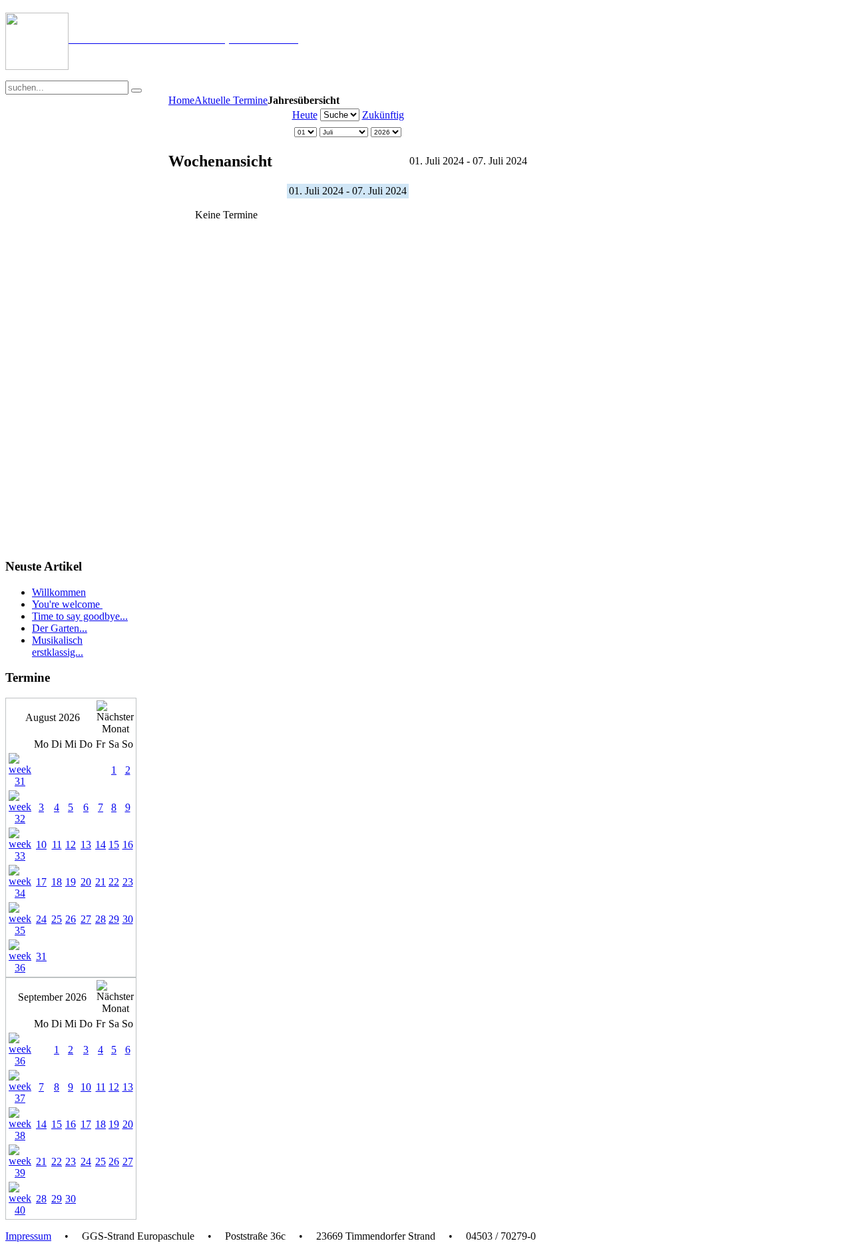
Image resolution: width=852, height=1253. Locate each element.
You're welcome (67, 604)
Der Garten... (59, 628)
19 (70, 881)
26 (70, 919)
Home (181, 100)
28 (100, 919)
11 (57, 844)
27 (86, 919)
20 (86, 881)
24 (41, 919)
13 (86, 844)
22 (113, 881)
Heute (305, 115)
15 (113, 844)
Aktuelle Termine (231, 100)
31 (41, 956)
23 (127, 881)
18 (56, 881)
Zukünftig (383, 115)
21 (100, 881)
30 (127, 919)
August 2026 (52, 717)
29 (113, 919)
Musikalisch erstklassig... (57, 646)
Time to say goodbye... (80, 616)
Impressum (28, 1236)
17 (41, 881)
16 (127, 844)
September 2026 (52, 997)
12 (70, 844)
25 (56, 919)
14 (100, 844)
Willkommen (59, 592)
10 (41, 844)
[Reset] (136, 91)
